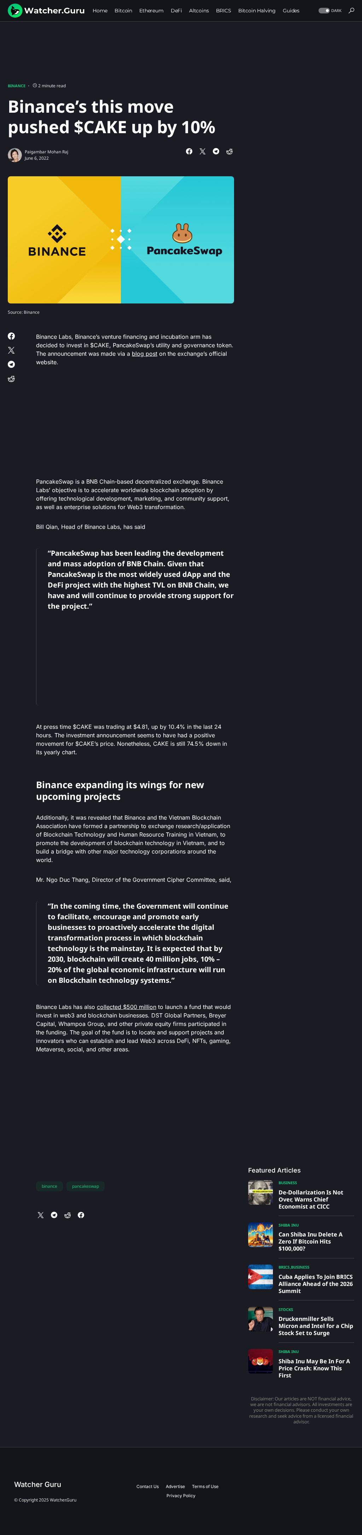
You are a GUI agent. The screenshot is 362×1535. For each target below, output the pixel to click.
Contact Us (147, 1486)
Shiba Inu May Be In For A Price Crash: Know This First (314, 1368)
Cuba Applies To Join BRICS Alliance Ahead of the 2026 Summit (316, 1283)
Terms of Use (205, 1486)
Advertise (175, 1486)
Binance (16, 85)
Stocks (286, 1309)
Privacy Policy (181, 1495)
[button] (329, 11)
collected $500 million (126, 1006)
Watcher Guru (37, 1484)
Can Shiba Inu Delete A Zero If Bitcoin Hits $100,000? (311, 1241)
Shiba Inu (289, 1225)
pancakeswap (85, 1186)
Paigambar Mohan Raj (46, 152)
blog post (144, 353)
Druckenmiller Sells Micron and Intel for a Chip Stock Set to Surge (316, 1325)
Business (288, 1182)
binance (49, 1186)
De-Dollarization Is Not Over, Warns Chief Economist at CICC (311, 1199)
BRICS (284, 1267)
